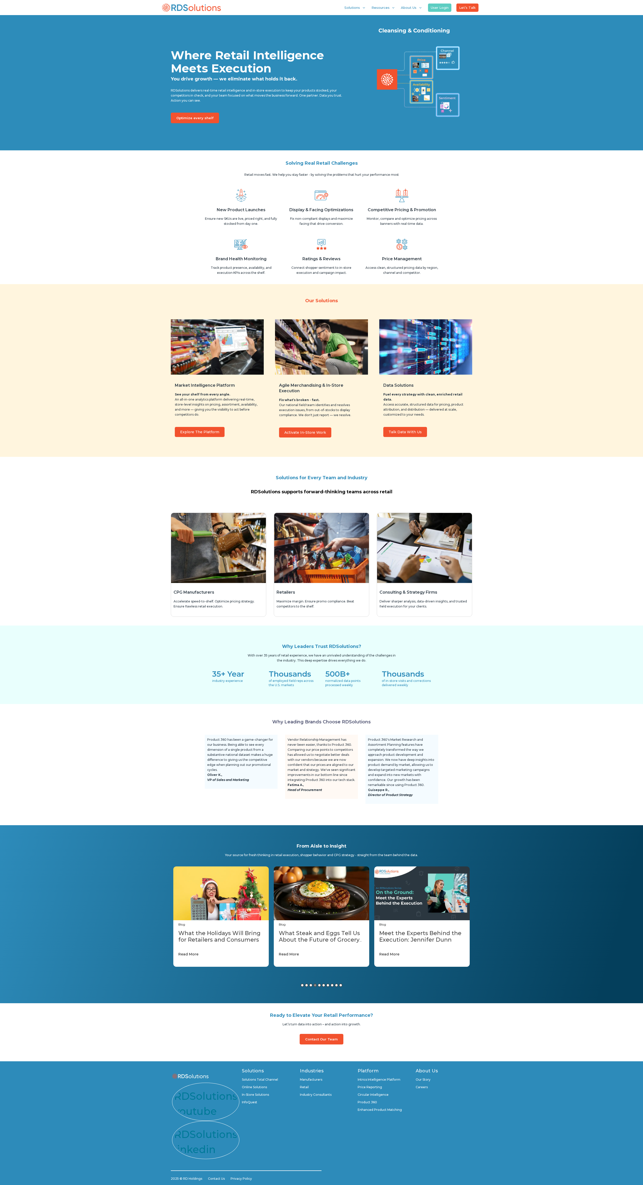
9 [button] (336, 985)
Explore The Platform (199, 432)
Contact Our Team (321, 1039)
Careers (422, 1087)
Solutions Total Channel (260, 1079)
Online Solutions (254, 1087)
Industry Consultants (316, 1094)
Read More (188, 954)
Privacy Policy (241, 1178)
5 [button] (319, 985)
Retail (304, 1087)
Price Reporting (370, 1087)
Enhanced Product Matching (380, 1110)
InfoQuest (249, 1102)
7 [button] (328, 985)
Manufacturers (311, 1079)
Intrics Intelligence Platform (379, 1079)
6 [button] (323, 985)
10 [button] (340, 985)
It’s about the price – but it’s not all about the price (419, 936)
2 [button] (306, 985)
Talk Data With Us (405, 432)
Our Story (423, 1079)
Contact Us (216, 1178)
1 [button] (302, 985)
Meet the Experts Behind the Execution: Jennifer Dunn (320, 936)
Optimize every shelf (194, 118)
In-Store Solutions (255, 1094)
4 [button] (315, 985)
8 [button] (332, 985)
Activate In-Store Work (305, 432)
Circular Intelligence (373, 1094)
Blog (181, 924)
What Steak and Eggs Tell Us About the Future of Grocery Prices (218, 940)
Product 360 (367, 1102)
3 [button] (310, 985)
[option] (221, 916)
